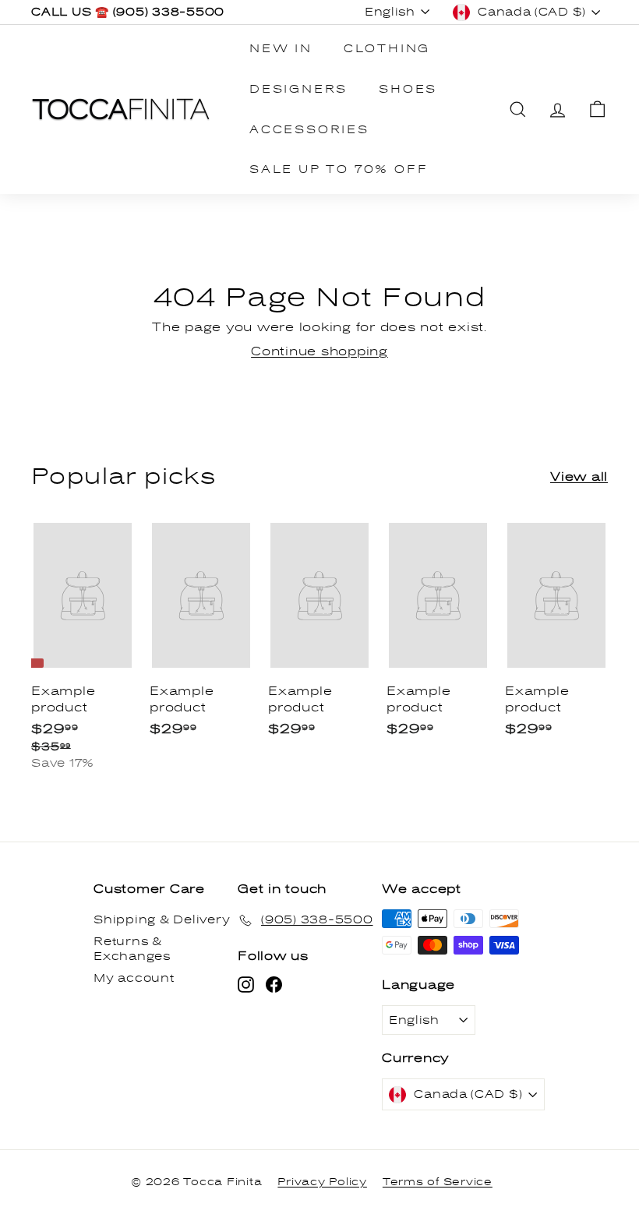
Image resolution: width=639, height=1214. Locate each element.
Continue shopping (319, 351)
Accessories (309, 129)
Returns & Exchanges (132, 949)
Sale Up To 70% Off (338, 169)
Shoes (408, 89)
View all (579, 477)
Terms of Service (437, 1182)
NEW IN (280, 48)
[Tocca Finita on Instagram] (246, 984)
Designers (298, 89)
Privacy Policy (322, 1182)
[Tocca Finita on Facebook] (274, 984)
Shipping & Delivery (162, 919)
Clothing (387, 48)
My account (134, 978)
